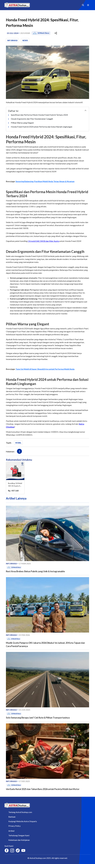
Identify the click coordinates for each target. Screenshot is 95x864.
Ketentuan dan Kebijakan (19, 840)
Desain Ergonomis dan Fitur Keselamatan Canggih (32, 119)
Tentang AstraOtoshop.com (20, 812)
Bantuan (11, 817)
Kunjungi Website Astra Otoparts (22, 821)
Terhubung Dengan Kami (18, 835)
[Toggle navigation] (88, 5)
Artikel (11, 831)
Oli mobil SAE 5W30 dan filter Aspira (43, 241)
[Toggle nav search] (83, 5)
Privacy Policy (14, 826)
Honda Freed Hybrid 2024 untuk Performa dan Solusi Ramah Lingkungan (42, 126)
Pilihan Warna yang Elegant (22, 123)
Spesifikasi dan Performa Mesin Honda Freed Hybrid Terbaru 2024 (39, 115)
